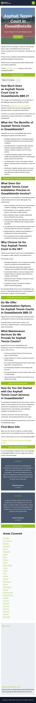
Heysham (6, 614)
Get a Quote (18, 36)
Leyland (5, 576)
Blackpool (6, 603)
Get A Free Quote (18, 526)
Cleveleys (6, 609)
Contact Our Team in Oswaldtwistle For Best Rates (18, 178)
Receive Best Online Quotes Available (18, 297)
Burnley (5, 554)
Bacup (5, 557)
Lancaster (6, 600)
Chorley (5, 568)
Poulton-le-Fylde (8, 592)
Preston (5, 571)
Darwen (3, 442)
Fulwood (5, 579)
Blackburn (21, 440)
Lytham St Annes (8, 595)
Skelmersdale (7, 587)
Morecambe (6, 617)
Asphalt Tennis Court (12, 68)
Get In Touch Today (18, 75)
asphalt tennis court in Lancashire (19, 106)
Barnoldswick (7, 581)
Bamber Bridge (7, 565)
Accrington (4, 440)
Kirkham (5, 584)
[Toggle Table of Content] (17, 80)
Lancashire (6, 606)
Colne (5, 573)
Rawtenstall (6, 552)
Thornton (5, 598)
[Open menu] (33, 3)
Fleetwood (6, 611)
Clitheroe (5, 560)
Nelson (5, 562)
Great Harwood (12, 440)
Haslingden (27, 440)
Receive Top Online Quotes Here (18, 383)
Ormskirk (5, 590)
